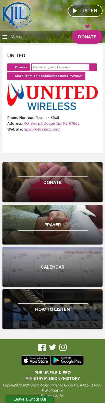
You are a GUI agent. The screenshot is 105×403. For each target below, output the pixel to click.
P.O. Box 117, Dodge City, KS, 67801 (51, 123)
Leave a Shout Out (30, 399)
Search (93, 67)
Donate (87, 36)
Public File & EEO (52, 372)
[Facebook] (42, 350)
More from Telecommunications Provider (49, 76)
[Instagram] (63, 350)
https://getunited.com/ (42, 129)
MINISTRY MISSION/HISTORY (52, 378)
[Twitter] (52, 350)
